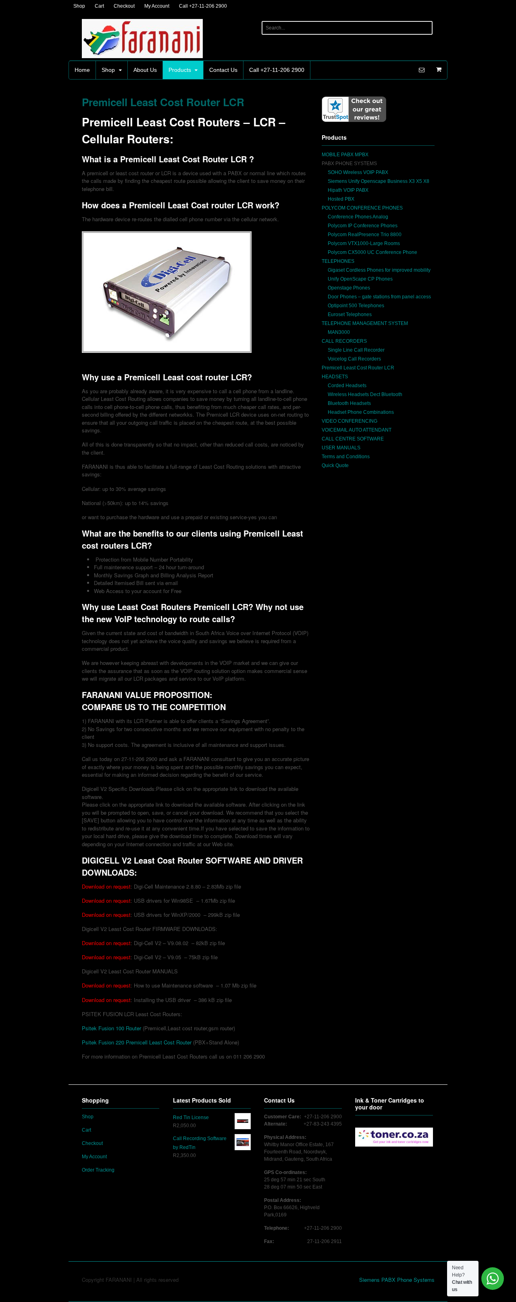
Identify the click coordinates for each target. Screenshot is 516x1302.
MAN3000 (339, 332)
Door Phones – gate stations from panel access (379, 297)
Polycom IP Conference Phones (362, 226)
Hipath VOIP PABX (348, 190)
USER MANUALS (341, 448)
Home (82, 70)
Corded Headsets (347, 385)
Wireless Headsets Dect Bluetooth (365, 394)
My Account (156, 6)
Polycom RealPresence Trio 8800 (365, 234)
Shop (79, 6)
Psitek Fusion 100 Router (111, 1028)
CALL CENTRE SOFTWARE (353, 439)
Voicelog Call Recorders (354, 359)
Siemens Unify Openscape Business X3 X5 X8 (378, 181)
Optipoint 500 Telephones (356, 305)
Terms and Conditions (346, 456)
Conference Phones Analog (358, 217)
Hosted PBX (341, 199)
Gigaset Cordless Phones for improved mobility (379, 270)
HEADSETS (335, 376)
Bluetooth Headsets (349, 403)
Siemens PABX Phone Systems (397, 1279)
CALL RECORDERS (344, 341)
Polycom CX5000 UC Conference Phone (372, 252)
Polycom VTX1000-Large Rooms (364, 243)
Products (180, 70)
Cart (99, 6)
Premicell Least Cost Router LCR (358, 368)
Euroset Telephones (350, 314)
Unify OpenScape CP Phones (360, 279)
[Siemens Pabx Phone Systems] (142, 54)
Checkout (124, 6)
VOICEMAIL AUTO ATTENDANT (356, 430)
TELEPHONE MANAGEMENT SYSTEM (365, 323)
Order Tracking (98, 1170)
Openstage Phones (349, 288)
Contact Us (223, 70)
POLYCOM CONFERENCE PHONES (362, 208)
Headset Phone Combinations (361, 412)
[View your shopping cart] (438, 69)
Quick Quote (335, 465)
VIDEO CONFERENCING (349, 421)
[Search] (424, 28)
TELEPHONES (338, 261)
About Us (145, 70)
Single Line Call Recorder (356, 350)
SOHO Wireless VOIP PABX (358, 172)
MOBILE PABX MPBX (345, 154)
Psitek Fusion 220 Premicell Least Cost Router (137, 1042)
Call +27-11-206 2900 (203, 6)
